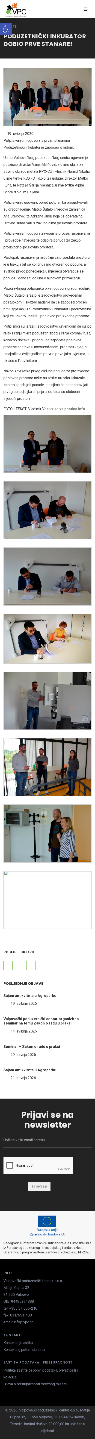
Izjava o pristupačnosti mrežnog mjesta (35, 1384)
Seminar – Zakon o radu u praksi (31, 1046)
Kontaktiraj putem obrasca (24, 1349)
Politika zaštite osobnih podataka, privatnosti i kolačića (40, 1373)
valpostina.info (72, 409)
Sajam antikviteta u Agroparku (29, 996)
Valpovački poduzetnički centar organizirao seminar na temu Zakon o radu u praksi (41, 1021)
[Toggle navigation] (85, 9)
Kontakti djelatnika (18, 1343)
